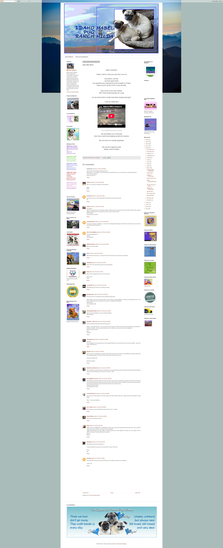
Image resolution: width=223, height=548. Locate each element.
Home (111, 492)
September (149, 155)
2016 (147, 147)
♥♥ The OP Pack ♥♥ (91, 393)
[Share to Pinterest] (110, 158)
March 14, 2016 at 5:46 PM (100, 416)
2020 (147, 139)
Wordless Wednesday (150, 175)
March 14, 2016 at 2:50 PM (103, 368)
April (148, 165)
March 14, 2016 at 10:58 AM (101, 294)
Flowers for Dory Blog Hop (81, 56)
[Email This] (103, 158)
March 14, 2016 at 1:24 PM (101, 339)
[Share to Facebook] (108, 158)
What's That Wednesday (150, 189)
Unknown (89, 196)
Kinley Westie (90, 416)
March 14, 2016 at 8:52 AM (102, 221)
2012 (147, 208)
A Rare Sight (150, 173)
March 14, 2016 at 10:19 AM (96, 271)
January (149, 200)
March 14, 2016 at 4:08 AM (99, 168)
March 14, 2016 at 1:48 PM (97, 351)
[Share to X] (106, 158)
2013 (147, 206)
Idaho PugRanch (69, 56)
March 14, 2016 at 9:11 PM (96, 425)
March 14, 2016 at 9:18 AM (103, 232)
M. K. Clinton (90, 407)
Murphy (88, 351)
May (148, 163)
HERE (108, 130)
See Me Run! (150, 191)
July (148, 159)
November (149, 151)
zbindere (114, 543)
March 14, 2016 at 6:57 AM (98, 196)
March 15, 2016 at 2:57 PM (98, 442)
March (148, 167)
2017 (147, 145)
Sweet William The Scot (92, 378)
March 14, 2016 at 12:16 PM (104, 311)
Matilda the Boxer (91, 244)
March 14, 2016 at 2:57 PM (105, 378)
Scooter (89, 182)
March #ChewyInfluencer (151, 181)
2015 (147, 202)
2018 (147, 143)
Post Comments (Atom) (94, 495)
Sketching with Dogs (92, 311)
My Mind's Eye (90, 294)
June (148, 161)
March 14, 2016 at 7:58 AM (97, 206)
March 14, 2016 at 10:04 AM (99, 262)
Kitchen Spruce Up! (151, 178)
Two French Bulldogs (92, 232)
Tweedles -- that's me (92, 321)
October (149, 153)
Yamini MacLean (91, 339)
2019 (147, 141)
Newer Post (85, 492)
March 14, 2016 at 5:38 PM (99, 407)
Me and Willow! (150, 195)
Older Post (137, 492)
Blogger (124, 543)
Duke (88, 253)
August (149, 157)
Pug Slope (89, 442)
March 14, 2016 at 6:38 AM (97, 182)
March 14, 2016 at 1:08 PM (104, 321)
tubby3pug (89, 262)
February (149, 198)
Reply (88, 177)
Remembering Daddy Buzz (150, 170)
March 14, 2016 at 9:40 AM (102, 244)
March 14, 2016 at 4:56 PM (103, 393)
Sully (88, 271)
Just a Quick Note (151, 193)
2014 (147, 204)
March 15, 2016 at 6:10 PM (98, 458)
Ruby (88, 425)
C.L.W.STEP (89, 285)
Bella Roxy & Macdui (92, 368)
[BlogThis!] (105, 158)
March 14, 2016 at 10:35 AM (99, 285)
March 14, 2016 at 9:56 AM (96, 253)
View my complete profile (72, 92)
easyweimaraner (91, 221)
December (149, 149)
